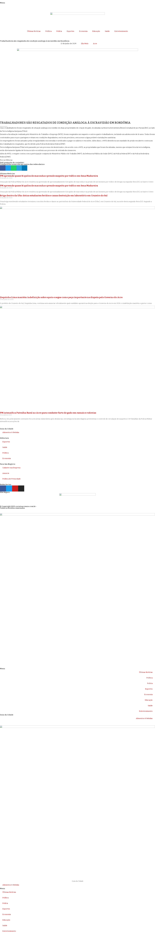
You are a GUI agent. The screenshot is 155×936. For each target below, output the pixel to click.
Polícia (59, 31)
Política (48, 31)
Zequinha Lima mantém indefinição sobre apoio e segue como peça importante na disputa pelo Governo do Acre (61, 297)
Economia (83, 31)
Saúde (107, 31)
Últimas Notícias (34, 31)
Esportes (70, 31)
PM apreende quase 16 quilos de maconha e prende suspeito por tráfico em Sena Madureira (49, 176)
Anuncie (5, 473)
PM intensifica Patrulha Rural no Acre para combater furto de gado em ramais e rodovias (48, 412)
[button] (2, 168)
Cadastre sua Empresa (11, 468)
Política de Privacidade (11, 479)
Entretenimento (121, 31)
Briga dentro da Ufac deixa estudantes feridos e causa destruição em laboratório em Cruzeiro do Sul (54, 195)
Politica (5, 453)
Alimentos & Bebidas (10, 432)
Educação (96, 31)
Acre (95, 44)
